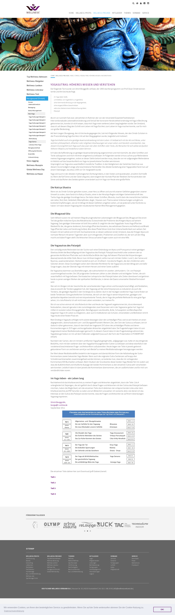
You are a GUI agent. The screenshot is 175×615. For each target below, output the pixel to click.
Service (145, 13)
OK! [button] (162, 609)
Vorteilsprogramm (95, 569)
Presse (133, 561)
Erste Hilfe (31, 154)
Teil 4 (53, 494)
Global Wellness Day (35, 169)
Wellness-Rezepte (35, 165)
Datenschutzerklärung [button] (14, 611)
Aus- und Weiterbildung (33, 574)
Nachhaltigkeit (73, 567)
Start (53, 76)
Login (91, 558)
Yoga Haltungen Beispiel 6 (37, 132)
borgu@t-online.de (59, 405)
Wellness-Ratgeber (35, 81)
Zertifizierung (30, 558)
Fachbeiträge (30, 571)
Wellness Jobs (30, 576)
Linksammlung (33, 157)
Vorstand (113, 561)
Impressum (135, 565)
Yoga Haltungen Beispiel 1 (37, 117)
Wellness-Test (33, 94)
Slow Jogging (33, 161)
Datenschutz (136, 563)
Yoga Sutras (32, 142)
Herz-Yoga (31, 114)
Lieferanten (29, 565)
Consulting (29, 563)
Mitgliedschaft (115, 569)
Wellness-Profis (83, 13)
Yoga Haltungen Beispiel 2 (37, 120)
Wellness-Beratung (53, 561)
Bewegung (31, 107)
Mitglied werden (94, 561)
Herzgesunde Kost (34, 148)
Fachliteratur (30, 569)
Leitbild (113, 565)
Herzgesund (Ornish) (36, 98)
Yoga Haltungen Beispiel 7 (37, 135)
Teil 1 (53, 477)
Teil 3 (53, 488)
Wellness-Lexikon (34, 85)
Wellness (70, 558)
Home (71, 13)
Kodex (112, 567)
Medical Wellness (73, 561)
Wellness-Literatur (35, 89)
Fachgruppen (93, 567)
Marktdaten (29, 567)
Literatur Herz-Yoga (35, 145)
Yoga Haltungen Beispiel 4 (37, 126)
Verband (136, 13)
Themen (127, 13)
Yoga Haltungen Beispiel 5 (37, 129)
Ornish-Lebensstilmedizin (34, 103)
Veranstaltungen (94, 571)
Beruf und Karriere (74, 569)
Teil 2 (53, 482)
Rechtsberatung (94, 565)
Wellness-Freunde (101, 13)
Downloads (135, 558)
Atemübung (33, 138)
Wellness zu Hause (35, 174)
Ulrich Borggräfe (58, 402)
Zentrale (113, 558)
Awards (28, 561)
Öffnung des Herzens (35, 151)
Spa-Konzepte (72, 563)
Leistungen (92, 563)
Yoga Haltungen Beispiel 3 (37, 123)
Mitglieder (117, 13)
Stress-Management (35, 110)
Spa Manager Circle (32, 578)
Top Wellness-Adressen (37, 76)
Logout (91, 574)
